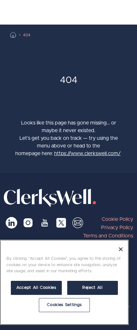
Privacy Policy (117, 227)
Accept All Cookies (36, 288)
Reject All (92, 288)
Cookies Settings (64, 305)
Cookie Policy (117, 219)
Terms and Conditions (108, 235)
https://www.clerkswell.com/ (87, 153)
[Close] (121, 249)
